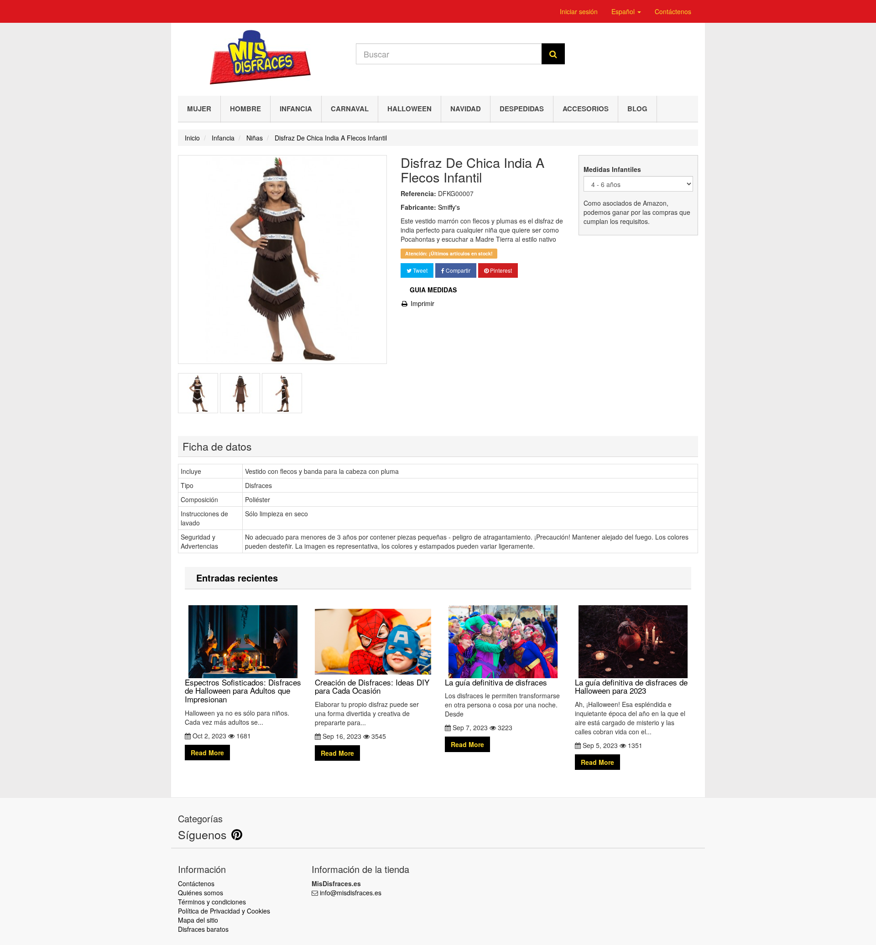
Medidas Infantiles (613, 169)
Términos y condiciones (212, 901)
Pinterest (500, 270)
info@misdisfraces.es (350, 892)
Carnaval (350, 109)
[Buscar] (553, 53)
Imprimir (421, 303)
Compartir (457, 270)
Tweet (420, 270)
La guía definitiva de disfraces (496, 681)
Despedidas (522, 109)
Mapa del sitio (198, 919)
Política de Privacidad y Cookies (224, 910)
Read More (207, 752)
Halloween (409, 109)
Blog (637, 109)
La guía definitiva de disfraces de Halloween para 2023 (631, 686)
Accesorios (586, 109)
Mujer (199, 109)
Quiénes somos (200, 892)
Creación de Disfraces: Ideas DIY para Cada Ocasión (372, 686)
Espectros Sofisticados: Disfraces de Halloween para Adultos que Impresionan (243, 690)
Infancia (296, 109)
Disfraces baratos (203, 929)
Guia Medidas (433, 289)
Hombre (245, 109)
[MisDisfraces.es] (260, 57)
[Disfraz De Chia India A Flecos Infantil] (198, 393)
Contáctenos (673, 11)
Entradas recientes (237, 577)
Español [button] (623, 11)
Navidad (465, 109)
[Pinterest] (237, 836)
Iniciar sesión (579, 11)
